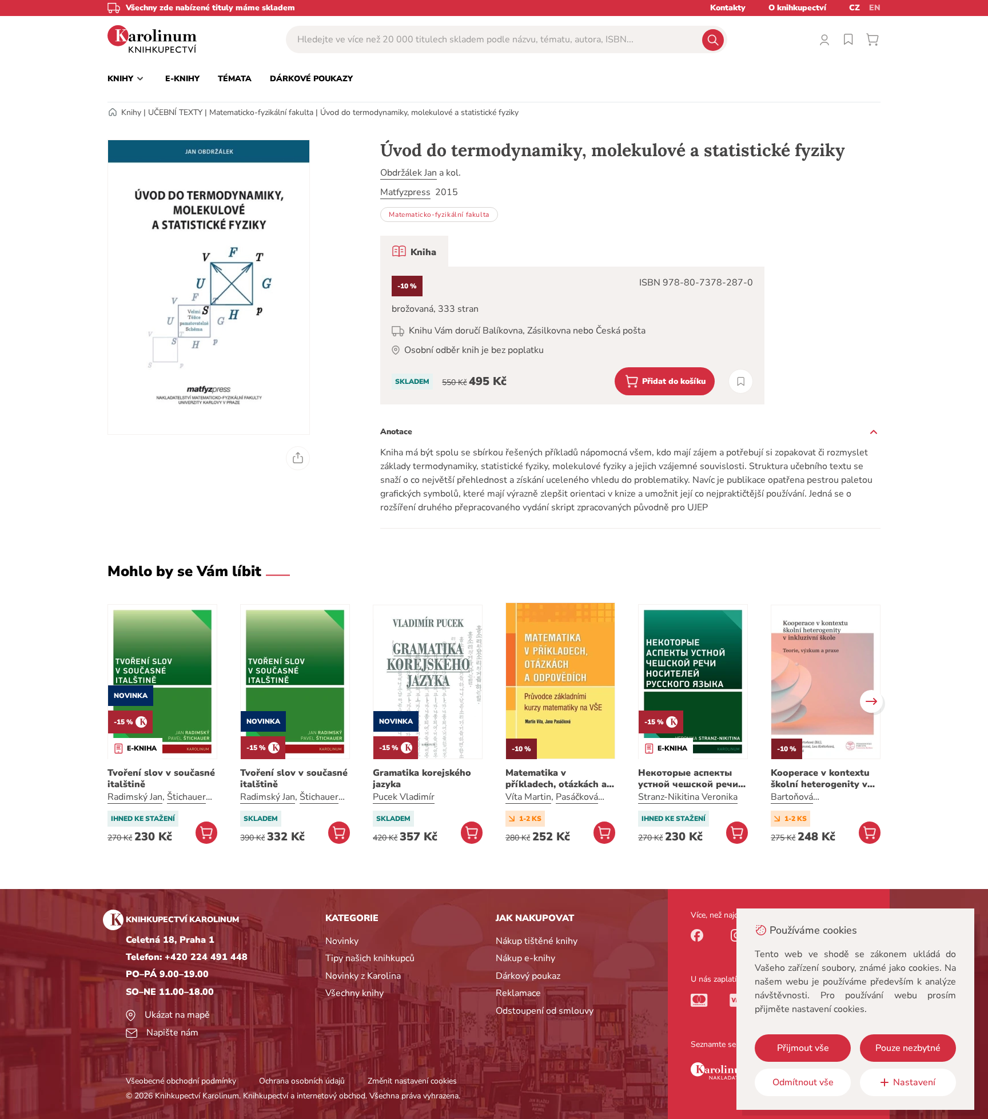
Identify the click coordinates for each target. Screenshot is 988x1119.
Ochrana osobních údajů (302, 1081)
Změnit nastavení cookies (412, 1081)
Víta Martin (528, 797)
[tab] (414, 251)
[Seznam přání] (848, 39)
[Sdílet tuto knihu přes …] (298, 458)
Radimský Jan (134, 797)
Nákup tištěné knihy (536, 941)
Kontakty (728, 7)
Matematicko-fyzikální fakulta (261, 112)
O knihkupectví (797, 7)
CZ (854, 7)
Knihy (131, 112)
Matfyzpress (405, 192)
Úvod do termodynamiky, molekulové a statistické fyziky (419, 112)
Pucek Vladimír (404, 797)
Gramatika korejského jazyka (422, 778)
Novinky (341, 941)
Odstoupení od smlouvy (544, 1011)
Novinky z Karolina (363, 976)
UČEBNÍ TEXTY (175, 112)
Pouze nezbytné (908, 1048)
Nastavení (914, 1082)
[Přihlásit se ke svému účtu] (824, 39)
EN (875, 7)
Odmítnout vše (803, 1082)
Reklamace (518, 993)
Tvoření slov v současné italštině (161, 778)
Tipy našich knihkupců (370, 958)
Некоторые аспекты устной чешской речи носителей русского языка (688, 778)
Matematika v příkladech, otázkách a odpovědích (556, 778)
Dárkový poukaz (528, 976)
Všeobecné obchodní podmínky (181, 1081)
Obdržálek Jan (408, 172)
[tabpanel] (572, 335)
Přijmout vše (803, 1048)
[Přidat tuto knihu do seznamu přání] (740, 381)
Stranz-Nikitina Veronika (688, 797)
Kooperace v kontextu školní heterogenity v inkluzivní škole (820, 778)
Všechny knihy (354, 993)
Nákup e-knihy (525, 958)
